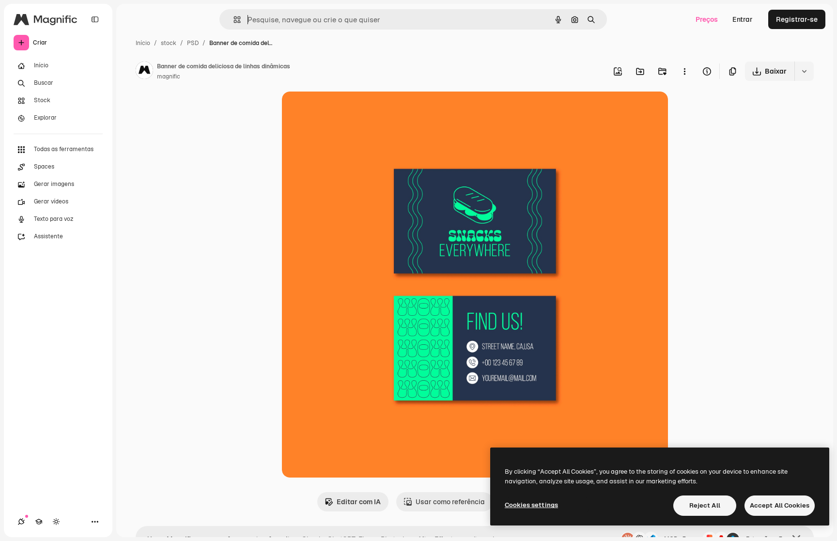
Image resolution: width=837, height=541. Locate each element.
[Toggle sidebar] (95, 19)
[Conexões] (21, 521)
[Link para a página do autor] (144, 72)
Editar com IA (359, 501)
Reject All (704, 505)
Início (143, 43)
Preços (707, 19)
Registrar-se (797, 19)
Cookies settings (531, 505)
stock (168, 43)
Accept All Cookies (779, 505)
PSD (193, 43)
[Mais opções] (684, 71)
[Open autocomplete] (233, 19)
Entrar (742, 19)
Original (343, 110)
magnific (168, 76)
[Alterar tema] (56, 521)
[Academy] (38, 521)
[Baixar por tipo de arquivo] (804, 71)
